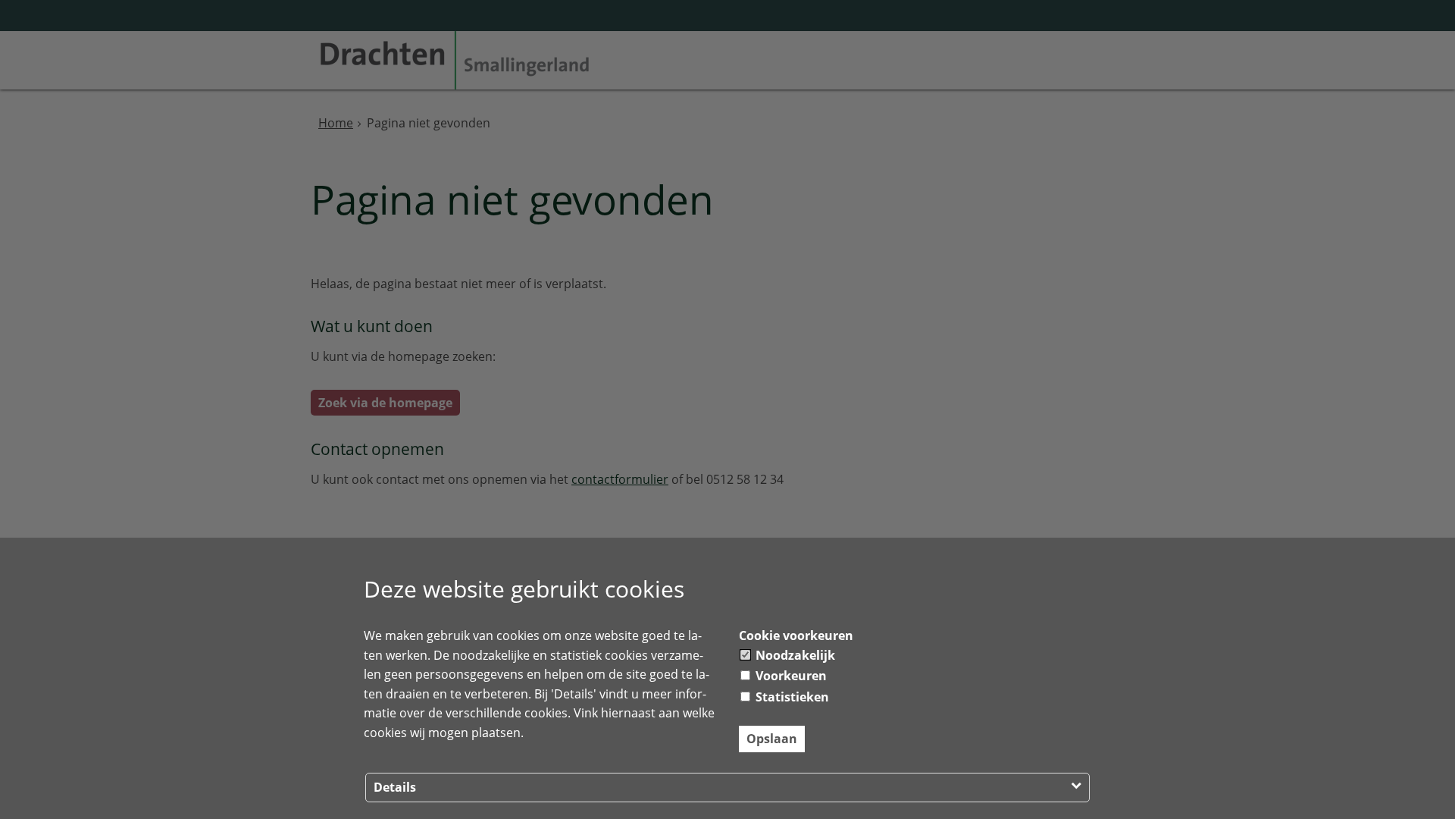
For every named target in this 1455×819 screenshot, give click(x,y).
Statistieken (791, 697)
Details (395, 787)
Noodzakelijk (794, 655)
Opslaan (771, 738)
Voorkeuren (790, 675)
